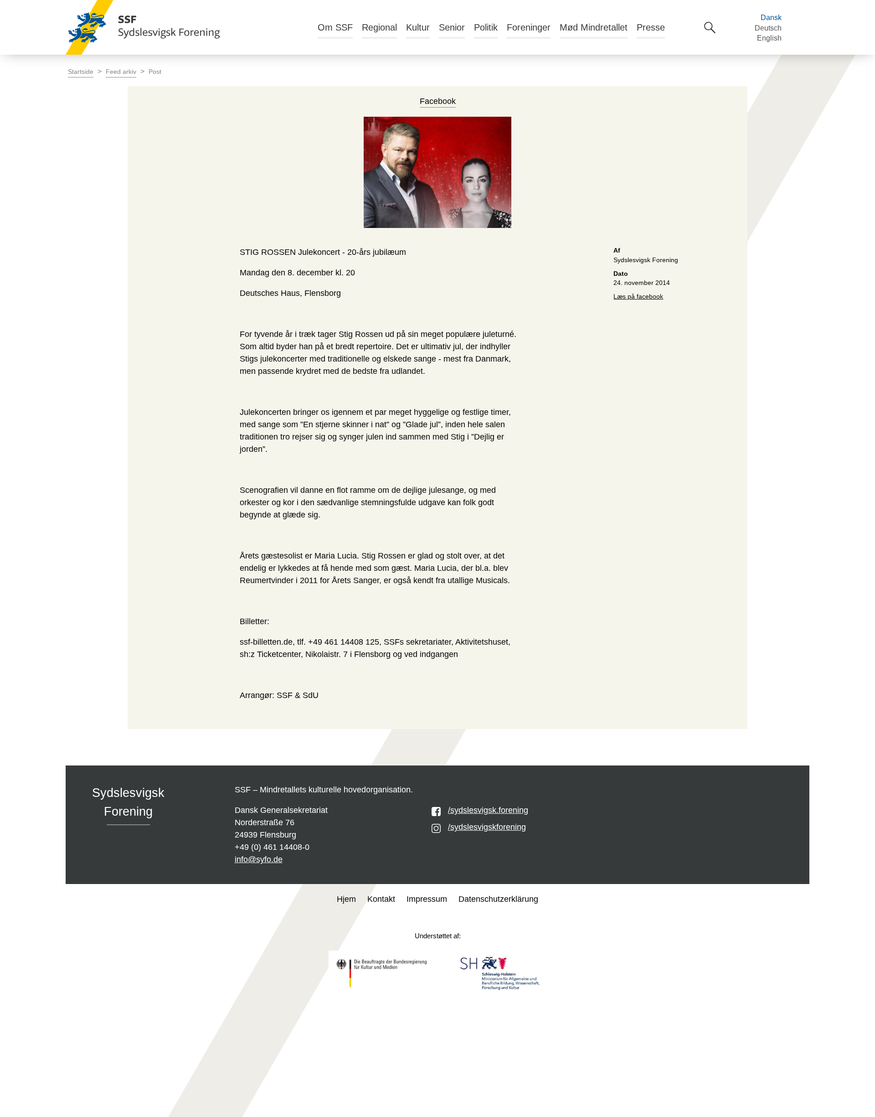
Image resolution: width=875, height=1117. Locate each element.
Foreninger (529, 27)
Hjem (346, 899)
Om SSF (335, 27)
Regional (379, 27)
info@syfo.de (259, 859)
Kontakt (381, 899)
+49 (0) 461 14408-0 (272, 847)
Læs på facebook (638, 296)
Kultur (418, 27)
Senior (452, 27)
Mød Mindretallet (594, 27)
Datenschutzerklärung (498, 899)
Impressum (427, 899)
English (769, 38)
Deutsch (768, 28)
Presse (651, 27)
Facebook (438, 101)
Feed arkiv (121, 71)
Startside (80, 71)
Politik (486, 27)
